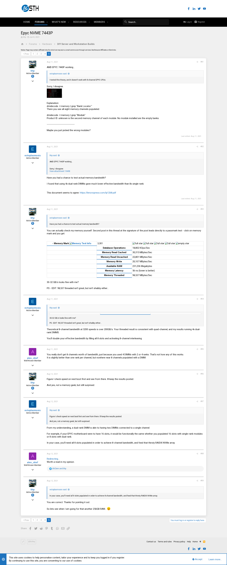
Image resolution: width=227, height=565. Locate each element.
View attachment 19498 (60, 171)
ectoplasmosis (33, 155)
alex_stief (32, 358)
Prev (27, 54)
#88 (202, 453)
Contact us (151, 542)
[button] (47, 22)
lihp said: (53, 155)
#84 (202, 299)
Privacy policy (179, 542)
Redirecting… (53, 458)
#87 (202, 401)
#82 (202, 146)
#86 (202, 374)
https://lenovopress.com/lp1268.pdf (98, 192)
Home (195, 542)
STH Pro (31, 542)
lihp (24, 37)
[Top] (200, 542)
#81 (202, 62)
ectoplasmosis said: (58, 74)
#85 (202, 349)
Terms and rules (165, 542)
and (59, 468)
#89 (202, 481)
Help (189, 542)
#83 (202, 209)
